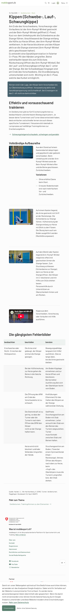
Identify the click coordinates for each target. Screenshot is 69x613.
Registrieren (13, 546)
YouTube (14, 564)
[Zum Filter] (48, 3)
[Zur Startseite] (8, 2)
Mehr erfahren (20, 535)
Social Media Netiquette (17, 555)
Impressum (13, 549)
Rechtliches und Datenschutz (19, 552)
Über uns (12, 540)
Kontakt (12, 543)
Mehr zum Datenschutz (19, 602)
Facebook (14, 561)
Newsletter (15, 567)
